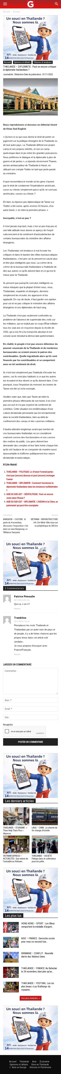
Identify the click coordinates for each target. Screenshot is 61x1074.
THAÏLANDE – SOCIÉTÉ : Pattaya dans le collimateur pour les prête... (44, 859)
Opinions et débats (22, 62)
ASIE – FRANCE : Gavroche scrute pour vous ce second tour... (38, 940)
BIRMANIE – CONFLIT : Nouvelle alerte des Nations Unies (37, 955)
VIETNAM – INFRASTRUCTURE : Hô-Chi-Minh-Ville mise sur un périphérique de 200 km (44, 522)
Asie (34, 1061)
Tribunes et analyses (43, 62)
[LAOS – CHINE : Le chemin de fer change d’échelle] (45, 816)
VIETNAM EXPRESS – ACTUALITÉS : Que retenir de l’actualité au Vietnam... (15, 859)
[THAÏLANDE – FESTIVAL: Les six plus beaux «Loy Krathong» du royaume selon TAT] (11, 987)
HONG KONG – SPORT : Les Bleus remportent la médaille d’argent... (38, 925)
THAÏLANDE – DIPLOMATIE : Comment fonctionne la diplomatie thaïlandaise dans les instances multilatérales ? (32, 487)
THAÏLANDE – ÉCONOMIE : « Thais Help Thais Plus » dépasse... (15, 830)
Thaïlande (24, 1061)
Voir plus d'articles (29, 998)
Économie (44, 1061)
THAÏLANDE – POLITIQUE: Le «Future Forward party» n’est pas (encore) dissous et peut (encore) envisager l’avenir (30, 475)
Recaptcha (8, 724)
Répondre (17, 609)
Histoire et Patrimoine (40, 1067)
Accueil (6, 11)
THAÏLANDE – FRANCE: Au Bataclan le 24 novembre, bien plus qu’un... (39, 970)
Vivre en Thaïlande (40, 1064)
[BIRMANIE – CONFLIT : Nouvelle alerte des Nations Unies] (11, 957)
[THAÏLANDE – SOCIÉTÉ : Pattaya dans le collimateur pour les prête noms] (45, 844)
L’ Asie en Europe (18, 1067)
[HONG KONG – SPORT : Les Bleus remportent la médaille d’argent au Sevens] (11, 927)
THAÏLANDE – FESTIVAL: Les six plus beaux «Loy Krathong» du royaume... (37, 986)
